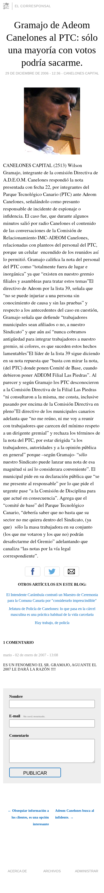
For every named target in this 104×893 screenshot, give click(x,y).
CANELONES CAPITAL (81, 73)
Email (71, 571)
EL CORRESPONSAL (33, 6)
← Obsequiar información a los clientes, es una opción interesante (28, 817)
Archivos (52, 871)
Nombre (16, 696)
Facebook (32, 571)
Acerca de (17, 871)
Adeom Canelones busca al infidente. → (74, 814)
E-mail (27, 716)
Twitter (52, 571)
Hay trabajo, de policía (52, 623)
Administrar (86, 871)
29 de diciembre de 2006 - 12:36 (32, 73)
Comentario (19, 735)
